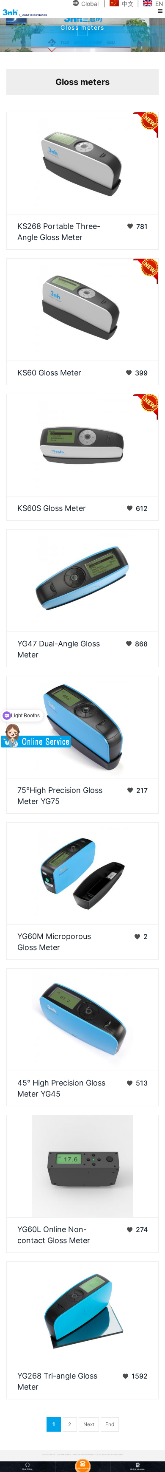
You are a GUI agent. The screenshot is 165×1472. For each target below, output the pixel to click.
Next (88, 1424)
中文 (128, 3)
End (109, 1424)
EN (159, 3)
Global (90, 3)
